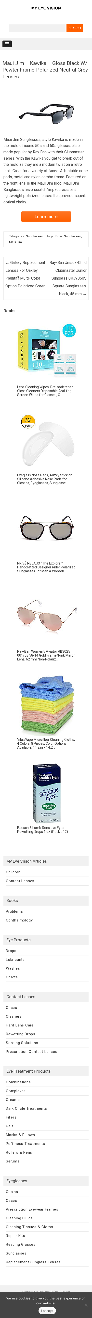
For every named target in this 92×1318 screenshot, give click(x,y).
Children (13, 872)
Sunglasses (34, 236)
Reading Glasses (21, 1244)
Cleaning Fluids (19, 1218)
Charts (12, 977)
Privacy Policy (49, 1292)
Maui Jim (15, 242)
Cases (11, 1007)
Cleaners (14, 1016)
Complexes (16, 1091)
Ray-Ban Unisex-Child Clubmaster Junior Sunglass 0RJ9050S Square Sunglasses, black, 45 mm (68, 278)
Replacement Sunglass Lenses (33, 1262)
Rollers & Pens (19, 1152)
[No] (85, 1305)
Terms (65, 1292)
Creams (13, 1100)
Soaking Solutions (22, 1043)
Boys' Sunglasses (68, 236)
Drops (11, 951)
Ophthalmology (19, 920)
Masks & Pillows (20, 1135)
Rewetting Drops (20, 1034)
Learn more (46, 216)
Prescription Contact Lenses (31, 1051)
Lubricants (15, 959)
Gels (10, 1126)
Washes (13, 968)
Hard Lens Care (20, 1025)
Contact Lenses (20, 881)
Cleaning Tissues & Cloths (29, 1227)
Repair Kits (15, 1236)
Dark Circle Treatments (26, 1108)
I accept (47, 1311)
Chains (12, 1192)
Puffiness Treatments (25, 1143)
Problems (14, 911)
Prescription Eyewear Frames (32, 1209)
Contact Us (30, 1292)
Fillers (11, 1117)
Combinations (18, 1082)
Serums (13, 1161)
